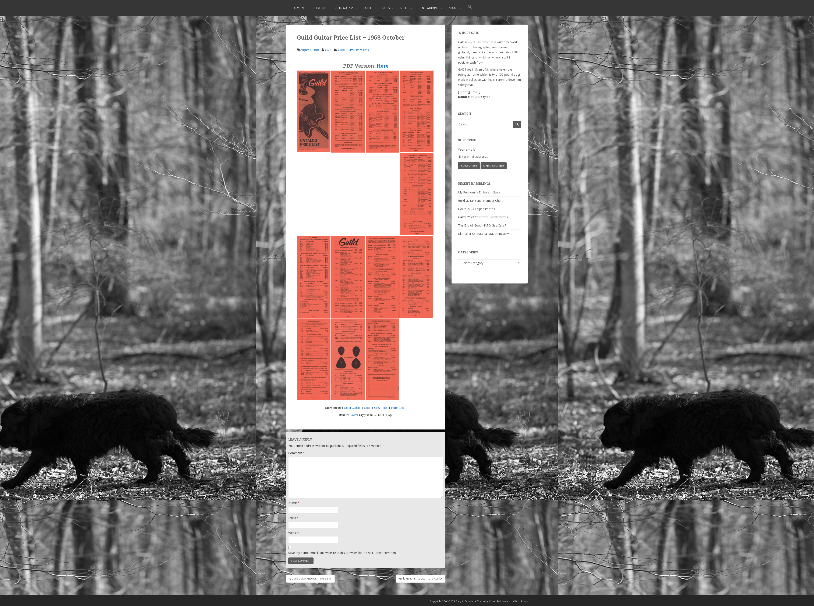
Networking (430, 8)
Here (383, 65)
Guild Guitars (344, 8)
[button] (470, 8)
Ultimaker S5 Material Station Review (483, 234)
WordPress (521, 601)
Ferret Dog (321, 8)
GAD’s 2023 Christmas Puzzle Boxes (483, 217)
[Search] (517, 124)
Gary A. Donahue (477, 42)
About (453, 8)
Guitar (350, 50)
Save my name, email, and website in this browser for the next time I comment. (342, 553)
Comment (296, 453)
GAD (328, 50)
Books (368, 8)
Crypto (485, 97)
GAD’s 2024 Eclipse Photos (476, 209)
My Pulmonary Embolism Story (479, 192)
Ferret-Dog (397, 407)
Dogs (386, 8)
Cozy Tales (300, 8)
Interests (406, 8)
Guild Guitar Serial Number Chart (480, 201)
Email (293, 518)
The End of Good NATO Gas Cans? (482, 225)
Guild (341, 50)
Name (293, 503)
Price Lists (362, 50)
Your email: (466, 149)
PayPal (354, 415)
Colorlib (494, 601)
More (463, 92)
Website (293, 533)
